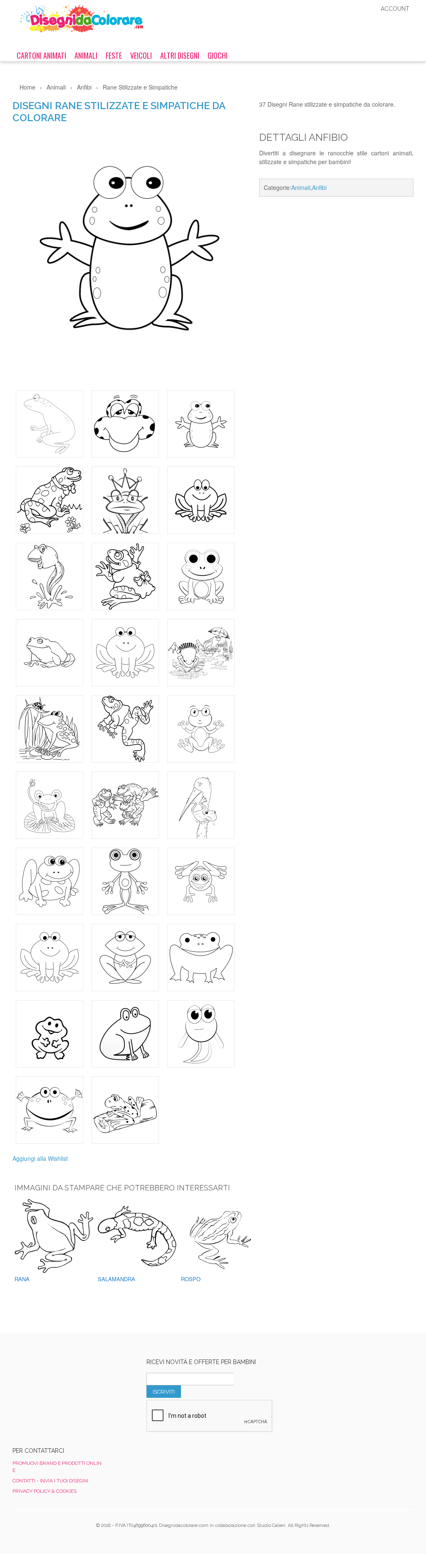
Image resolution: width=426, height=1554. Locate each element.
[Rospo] (222, 1235)
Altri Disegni (179, 55)
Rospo (191, 1279)
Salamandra (116, 1279)
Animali (85, 55)
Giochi (218, 55)
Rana (22, 1279)
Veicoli (141, 55)
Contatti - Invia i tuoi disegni (50, 1481)
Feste (114, 55)
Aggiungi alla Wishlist (40, 1158)
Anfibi (319, 187)
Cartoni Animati (41, 55)
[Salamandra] (139, 1235)
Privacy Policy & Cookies (44, 1491)
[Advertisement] (336, 270)
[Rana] (56, 1235)
